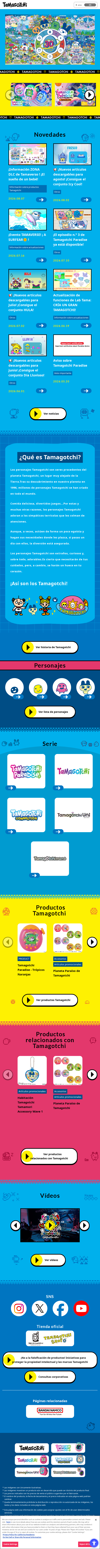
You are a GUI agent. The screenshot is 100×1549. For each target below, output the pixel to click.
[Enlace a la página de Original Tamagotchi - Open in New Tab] (74, 771)
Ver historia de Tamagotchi (53, 647)
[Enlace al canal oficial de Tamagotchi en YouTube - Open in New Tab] (81, 1308)
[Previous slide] (15, 1225)
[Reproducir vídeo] (50, 1225)
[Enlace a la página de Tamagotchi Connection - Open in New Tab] (26, 815)
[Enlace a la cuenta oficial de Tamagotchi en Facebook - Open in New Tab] (60, 1308)
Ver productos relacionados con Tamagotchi (49, 1156)
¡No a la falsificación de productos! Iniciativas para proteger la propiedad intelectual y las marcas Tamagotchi (50, 1360)
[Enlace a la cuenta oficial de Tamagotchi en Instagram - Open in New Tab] (19, 1308)
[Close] (96, 1520)
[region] (50, 1532)
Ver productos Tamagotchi (53, 1000)
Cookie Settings (10, 1544)
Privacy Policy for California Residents (19, 1534)
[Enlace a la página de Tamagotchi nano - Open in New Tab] (50, 858)
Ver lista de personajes (53, 712)
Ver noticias (51, 413)
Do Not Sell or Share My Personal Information (22, 1537)
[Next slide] (89, 95)
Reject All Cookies (87, 1544)
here (8, 1522)
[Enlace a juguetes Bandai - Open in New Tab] (50, 1411)
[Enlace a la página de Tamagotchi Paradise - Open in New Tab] (31, 94)
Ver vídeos (51, 1260)
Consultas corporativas (53, 1377)
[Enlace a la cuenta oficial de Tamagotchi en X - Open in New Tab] (39, 1308)
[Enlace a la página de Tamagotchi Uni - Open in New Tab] (74, 815)
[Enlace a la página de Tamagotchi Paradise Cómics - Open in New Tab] (75, 94)
